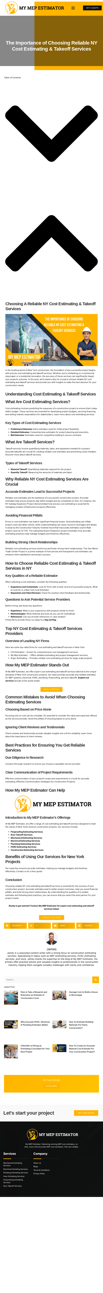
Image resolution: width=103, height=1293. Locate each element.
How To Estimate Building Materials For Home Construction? (81, 1025)
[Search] (95, 979)
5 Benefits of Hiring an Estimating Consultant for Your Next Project (35, 1049)
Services (9, 1153)
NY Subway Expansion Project (19, 504)
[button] (73, 8)
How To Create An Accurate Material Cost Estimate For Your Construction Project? (82, 1049)
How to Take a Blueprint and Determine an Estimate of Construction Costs (34, 995)
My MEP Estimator (16, 671)
